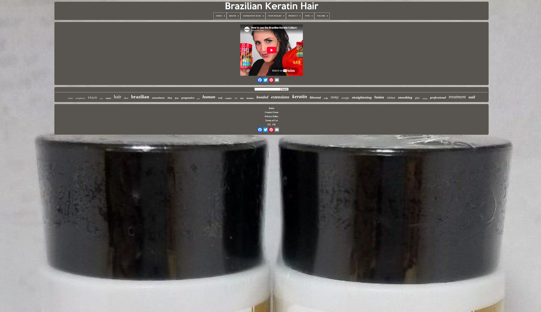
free (177, 98)
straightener (80, 98)
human (208, 96)
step (242, 98)
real (220, 97)
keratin (299, 96)
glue (417, 97)
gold (198, 98)
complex (228, 98)
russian (425, 98)
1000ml (391, 97)
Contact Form (271, 112)
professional (438, 97)
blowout (315, 97)
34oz (169, 97)
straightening (362, 97)
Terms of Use (271, 120)
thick (92, 97)
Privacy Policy (271, 116)
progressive (187, 97)
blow (126, 98)
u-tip (326, 98)
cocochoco (158, 98)
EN (269, 124)
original (108, 98)
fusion (379, 97)
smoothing (405, 97)
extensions (280, 97)
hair (117, 96)
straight (345, 98)
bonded (262, 97)
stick (101, 98)
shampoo (250, 98)
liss (236, 98)
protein (70, 98)
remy (335, 97)
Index (271, 108)
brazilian (140, 96)
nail (472, 97)
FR (274, 124)
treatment (457, 96)
